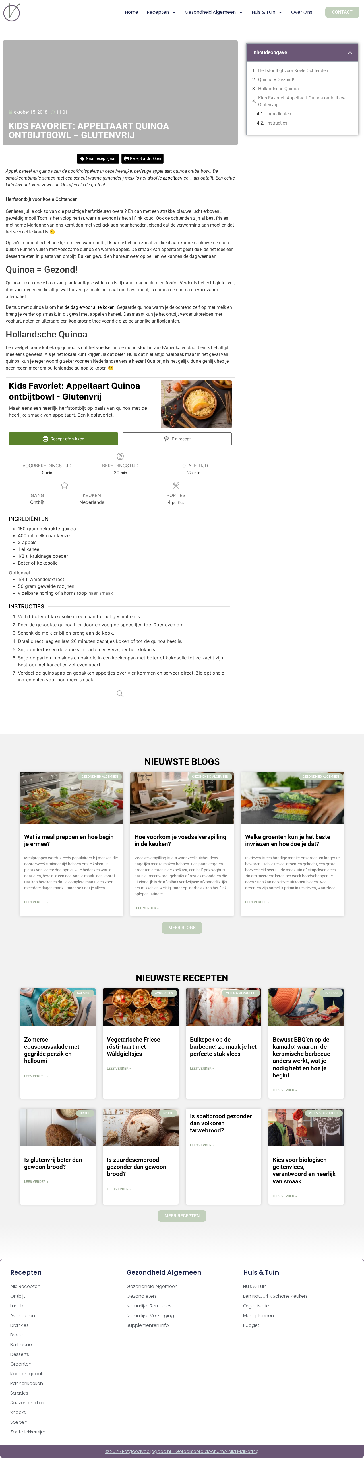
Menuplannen (258, 1315)
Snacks (18, 1412)
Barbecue (21, 1344)
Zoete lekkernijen (28, 1432)
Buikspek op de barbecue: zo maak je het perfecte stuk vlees (223, 1046)
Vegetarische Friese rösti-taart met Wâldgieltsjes (133, 1046)
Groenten (21, 1364)
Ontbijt (17, 1296)
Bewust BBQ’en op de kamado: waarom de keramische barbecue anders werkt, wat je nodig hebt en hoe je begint (301, 1057)
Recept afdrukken (145, 158)
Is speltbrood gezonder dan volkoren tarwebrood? (221, 1123)
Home (131, 12)
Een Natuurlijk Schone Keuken (275, 1296)
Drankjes (19, 1325)
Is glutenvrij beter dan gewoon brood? (53, 1163)
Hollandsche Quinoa (278, 88)
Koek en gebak (26, 1373)
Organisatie (256, 1306)
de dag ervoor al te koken (90, 307)
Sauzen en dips (27, 1402)
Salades (19, 1393)
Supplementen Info (148, 1325)
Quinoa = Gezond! (276, 79)
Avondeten (22, 1315)
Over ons (301, 12)
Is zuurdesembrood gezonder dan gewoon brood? (136, 1166)
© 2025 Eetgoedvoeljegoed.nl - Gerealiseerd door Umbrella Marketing (182, 1451)
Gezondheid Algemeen (210, 12)
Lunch (16, 1306)
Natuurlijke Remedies (149, 1306)
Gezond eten (141, 1296)
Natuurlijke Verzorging (150, 1315)
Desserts (19, 1354)
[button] (350, 52)
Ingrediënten (279, 114)
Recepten (158, 12)
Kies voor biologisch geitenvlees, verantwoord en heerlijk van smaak (304, 1170)
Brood (17, 1335)
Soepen (19, 1422)
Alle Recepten (25, 1286)
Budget (251, 1325)
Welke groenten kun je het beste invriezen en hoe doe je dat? (287, 840)
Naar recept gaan (101, 158)
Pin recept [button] (181, 438)
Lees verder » (36, 902)
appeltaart (173, 178)
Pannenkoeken (26, 1383)
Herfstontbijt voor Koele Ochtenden (293, 70)
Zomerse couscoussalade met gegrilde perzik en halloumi (51, 1050)
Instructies (277, 123)
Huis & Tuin (263, 12)
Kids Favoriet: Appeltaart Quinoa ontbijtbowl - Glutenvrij (303, 101)
